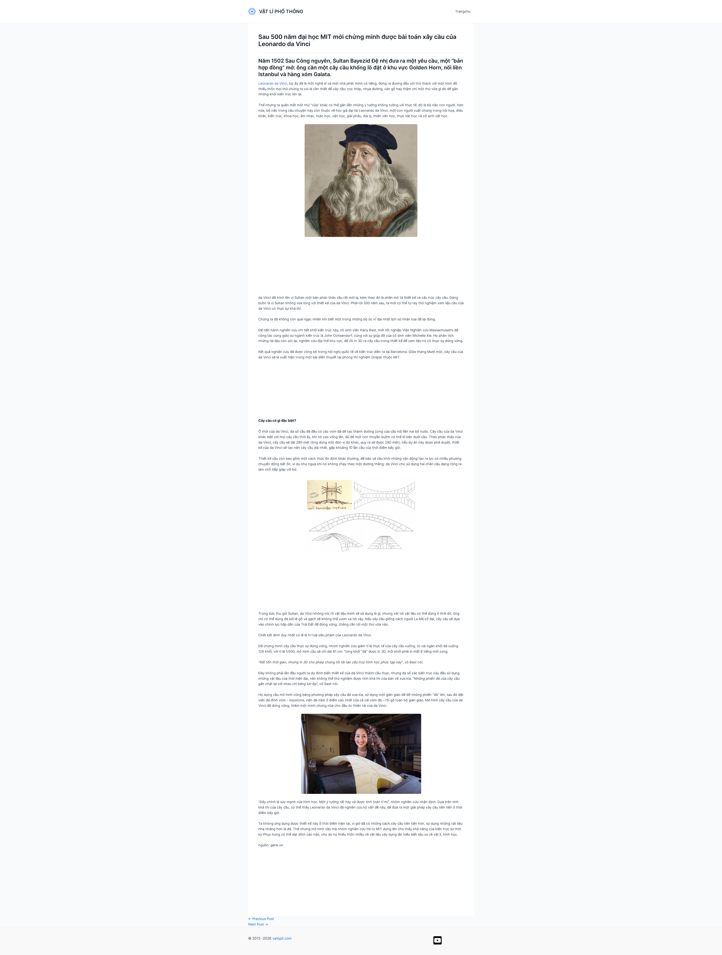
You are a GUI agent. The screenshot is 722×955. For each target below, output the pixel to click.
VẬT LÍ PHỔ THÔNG (281, 11)
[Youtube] (437, 940)
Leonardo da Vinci (272, 83)
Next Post (258, 924)
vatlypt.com (282, 938)
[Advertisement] (361, 268)
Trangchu (462, 11)
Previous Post (261, 919)
